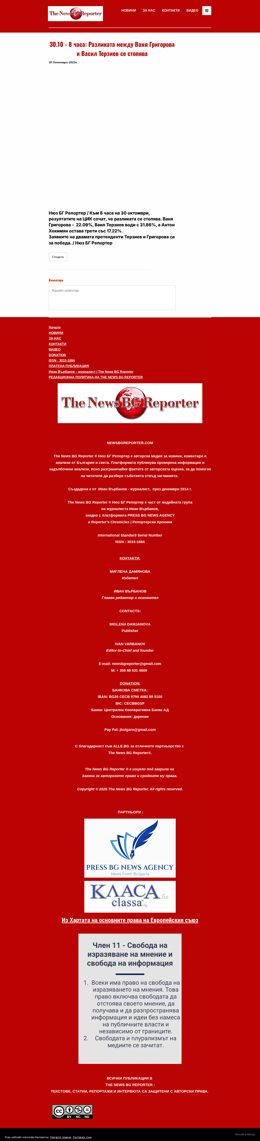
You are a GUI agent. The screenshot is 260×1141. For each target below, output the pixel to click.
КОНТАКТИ (171, 10)
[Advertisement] (195, 100)
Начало (55, 327)
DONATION (57, 355)
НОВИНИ (128, 10)
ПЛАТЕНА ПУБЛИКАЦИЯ (69, 366)
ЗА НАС (149, 10)
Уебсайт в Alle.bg (245, 1134)
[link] (75, 13)
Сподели (58, 256)
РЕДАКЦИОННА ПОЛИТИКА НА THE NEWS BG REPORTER (96, 377)
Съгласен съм (82, 1137)
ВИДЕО (192, 10)
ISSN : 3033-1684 (62, 360)
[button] (112, 137)
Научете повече (60, 1137)
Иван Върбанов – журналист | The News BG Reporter (91, 371)
